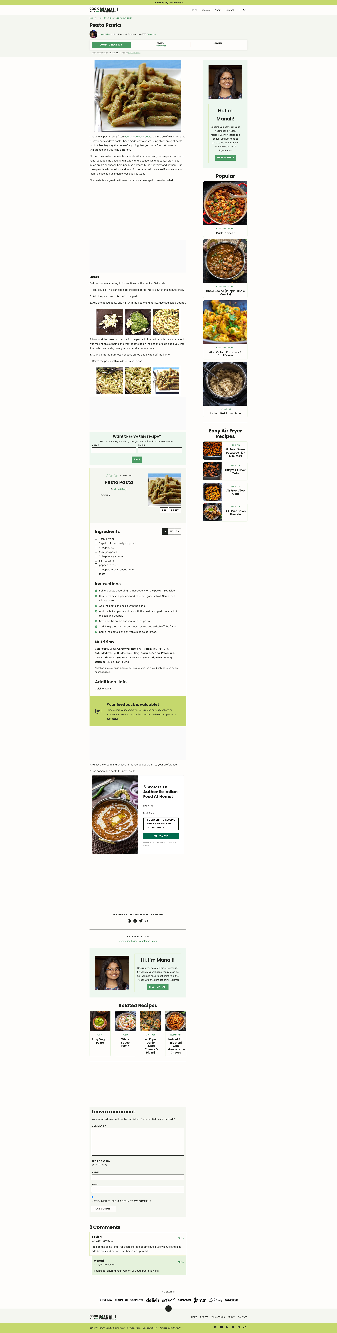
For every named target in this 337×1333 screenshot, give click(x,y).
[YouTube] (221, 1327)
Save (137, 459)
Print (175, 510)
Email (143, 445)
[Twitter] (233, 1327)
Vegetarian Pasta (148, 941)
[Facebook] (227, 1327)
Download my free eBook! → (169, 2)
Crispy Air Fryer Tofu (235, 471)
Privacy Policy (135, 1328)
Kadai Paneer (225, 233)
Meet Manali (157, 987)
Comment (99, 1126)
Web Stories (218, 1317)
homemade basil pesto (137, 136)
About (218, 10)
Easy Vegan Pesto (100, 1040)
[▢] (96, 538)
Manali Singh (105, 34)
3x (177, 531)
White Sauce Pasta (125, 1042)
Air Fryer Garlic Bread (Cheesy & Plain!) (150, 1045)
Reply (181, 1238)
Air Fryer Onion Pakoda (236, 512)
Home (194, 10)
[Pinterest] (239, 1327)
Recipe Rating (101, 1161)
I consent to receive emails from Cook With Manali (161, 823)
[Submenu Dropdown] (211, 10)
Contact (230, 10)
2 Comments (151, 34)
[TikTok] (244, 1327)
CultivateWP (175, 1328)
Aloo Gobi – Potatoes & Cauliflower (225, 353)
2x (171, 531)
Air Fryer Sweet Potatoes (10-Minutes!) (235, 452)
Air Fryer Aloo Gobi (235, 492)
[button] (157, 45)
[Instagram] (216, 1327)
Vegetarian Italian (124, 18)
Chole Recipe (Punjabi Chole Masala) (225, 292)
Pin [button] (164, 510)
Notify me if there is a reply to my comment (121, 1201)
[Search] (244, 10)
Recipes (206, 10)
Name (96, 445)
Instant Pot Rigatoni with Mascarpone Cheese (176, 1045)
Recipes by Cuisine (105, 18)
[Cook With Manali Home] (104, 10)
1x (164, 531)
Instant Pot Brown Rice (225, 413)
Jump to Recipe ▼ (111, 44)
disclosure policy (134, 53)
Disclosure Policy (150, 1328)
